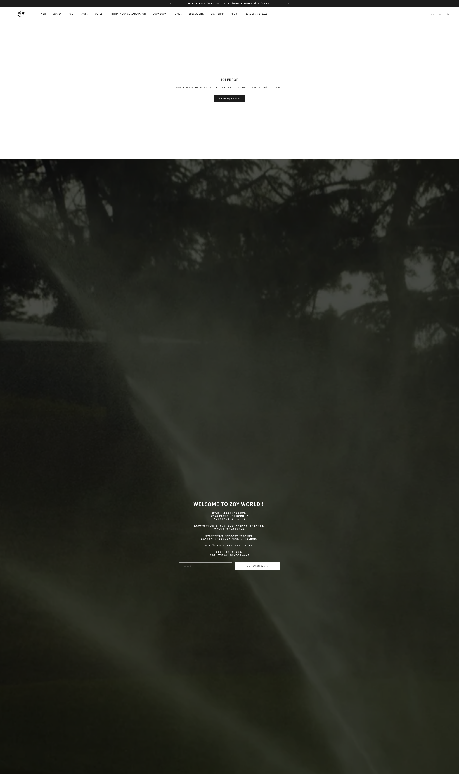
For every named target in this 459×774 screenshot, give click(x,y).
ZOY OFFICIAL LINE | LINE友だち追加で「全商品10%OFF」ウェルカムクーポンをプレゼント (229, 3)
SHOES (84, 13)
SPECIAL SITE (196, 13)
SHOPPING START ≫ (229, 98)
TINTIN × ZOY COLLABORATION (128, 13)
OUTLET (99, 13)
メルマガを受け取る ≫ (257, 566)
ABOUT (234, 13)
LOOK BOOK (159, 13)
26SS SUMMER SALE (256, 13)
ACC (71, 13)
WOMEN (57, 13)
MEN (43, 13)
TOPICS (177, 13)
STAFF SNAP (217, 13)
